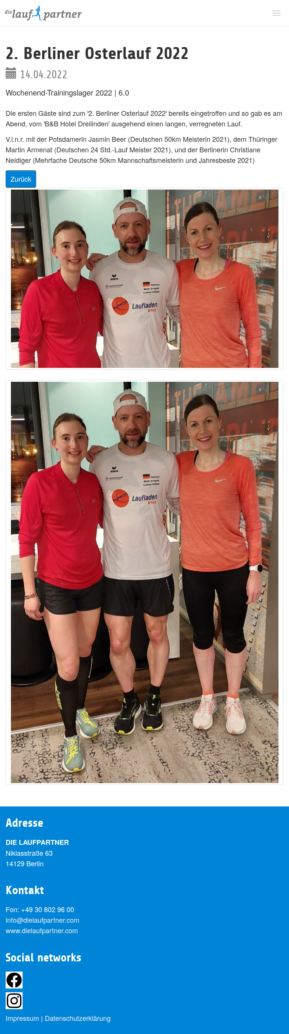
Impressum (22, 1018)
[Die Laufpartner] (43, 13)
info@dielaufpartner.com (42, 920)
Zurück (21, 179)
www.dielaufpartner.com (42, 930)
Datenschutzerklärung (78, 1018)
